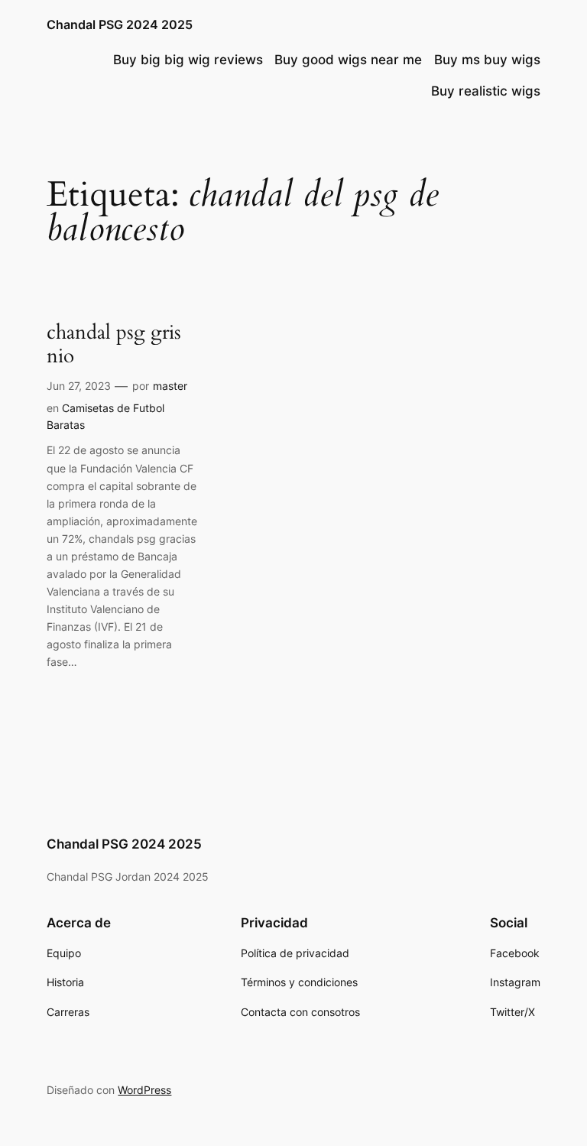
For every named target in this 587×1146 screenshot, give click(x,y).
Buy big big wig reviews (188, 59)
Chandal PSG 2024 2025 (120, 24)
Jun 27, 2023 (79, 385)
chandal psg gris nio (114, 344)
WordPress (144, 1089)
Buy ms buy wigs (487, 59)
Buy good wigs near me (348, 59)
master (170, 385)
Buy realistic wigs (485, 91)
